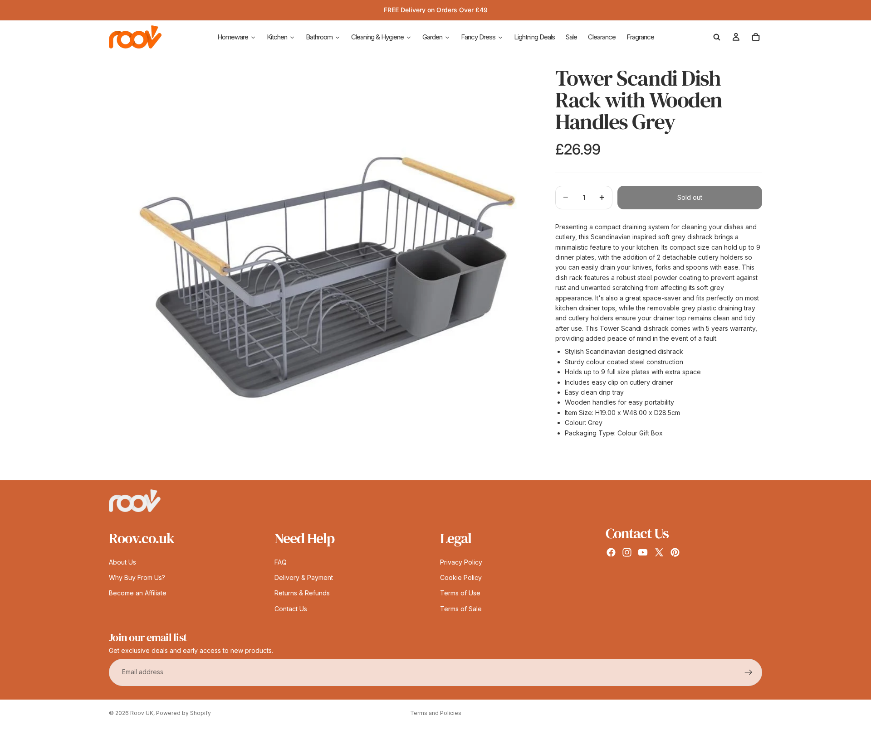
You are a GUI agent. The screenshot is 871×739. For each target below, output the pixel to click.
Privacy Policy (461, 562)
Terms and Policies (435, 713)
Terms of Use (460, 593)
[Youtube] (642, 552)
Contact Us (290, 609)
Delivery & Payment (303, 577)
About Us (122, 562)
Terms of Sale (461, 609)
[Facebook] (611, 552)
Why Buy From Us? (137, 577)
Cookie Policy (461, 577)
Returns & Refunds (302, 593)
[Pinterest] (675, 552)
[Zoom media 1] (321, 268)
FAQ (280, 562)
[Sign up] (748, 672)
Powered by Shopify (183, 713)
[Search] (717, 37)
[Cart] (756, 37)
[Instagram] (626, 552)
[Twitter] (659, 552)
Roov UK (141, 713)
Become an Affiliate (137, 593)
